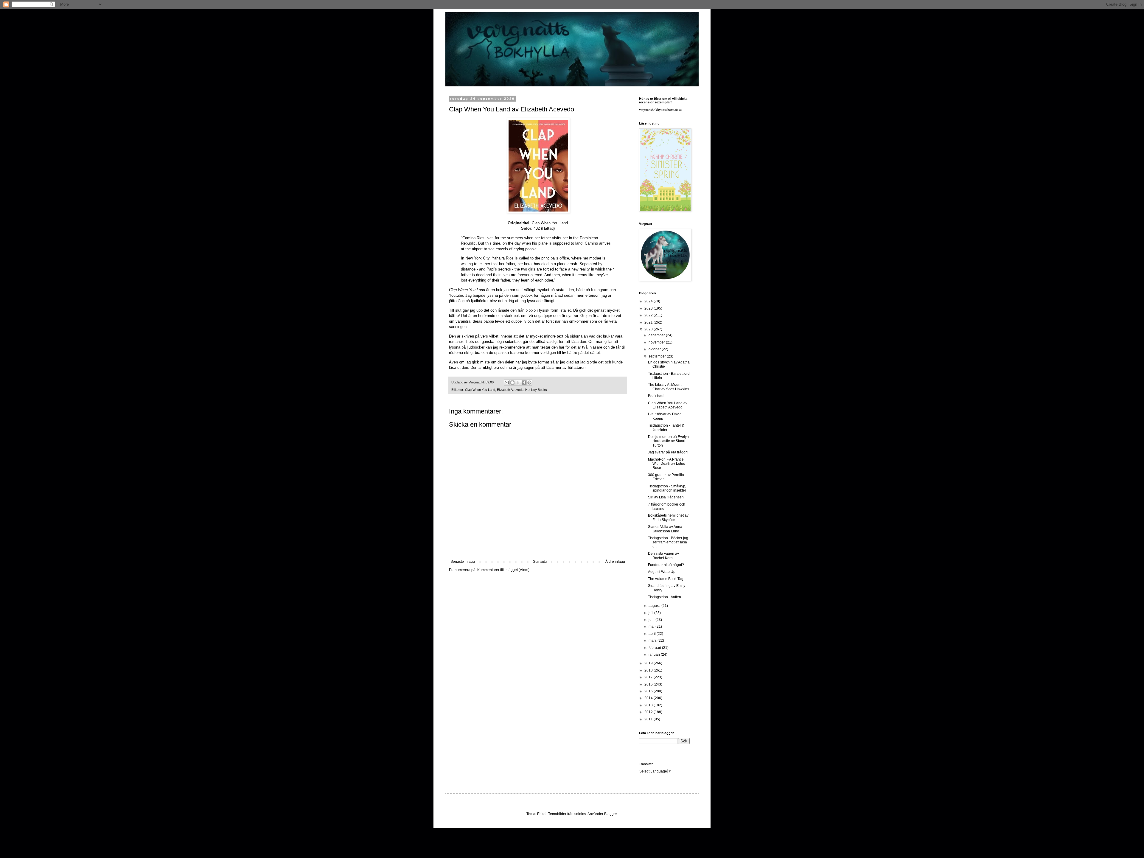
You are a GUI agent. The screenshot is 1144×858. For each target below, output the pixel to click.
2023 (649, 308)
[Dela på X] (518, 383)
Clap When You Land (480, 389)
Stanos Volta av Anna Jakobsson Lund (665, 529)
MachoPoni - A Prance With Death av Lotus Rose (666, 463)
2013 (649, 705)
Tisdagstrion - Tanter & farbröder (666, 427)
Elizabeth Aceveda (510, 389)
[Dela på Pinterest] (529, 383)
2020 (649, 329)
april (653, 634)
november (657, 342)
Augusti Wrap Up (661, 572)
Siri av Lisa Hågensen (666, 497)
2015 (649, 691)
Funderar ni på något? (666, 565)
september (658, 356)
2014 (649, 698)
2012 (649, 712)
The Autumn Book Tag (665, 579)
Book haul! (656, 396)
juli (651, 613)
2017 (649, 677)
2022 (649, 315)
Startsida (540, 561)
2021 (649, 322)
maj (652, 626)
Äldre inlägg (615, 561)
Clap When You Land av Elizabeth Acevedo (667, 405)
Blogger (610, 814)
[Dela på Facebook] (524, 383)
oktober (655, 349)
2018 (649, 670)
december (657, 335)
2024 (649, 301)
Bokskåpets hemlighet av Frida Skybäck (668, 517)
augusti (655, 606)
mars (653, 640)
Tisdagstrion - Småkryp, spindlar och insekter (667, 488)
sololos (580, 814)
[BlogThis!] (512, 383)
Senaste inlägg (462, 561)
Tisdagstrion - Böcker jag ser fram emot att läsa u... (668, 542)
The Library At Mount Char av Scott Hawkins (668, 387)
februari (655, 648)
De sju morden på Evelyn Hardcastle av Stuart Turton (668, 441)
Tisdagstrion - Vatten (664, 597)
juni (652, 620)
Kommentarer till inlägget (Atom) (503, 570)
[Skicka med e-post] (507, 383)
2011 (649, 719)
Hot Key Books (536, 389)
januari (655, 654)
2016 (649, 684)
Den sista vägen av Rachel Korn (663, 555)
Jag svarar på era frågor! (668, 452)
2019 (649, 663)
